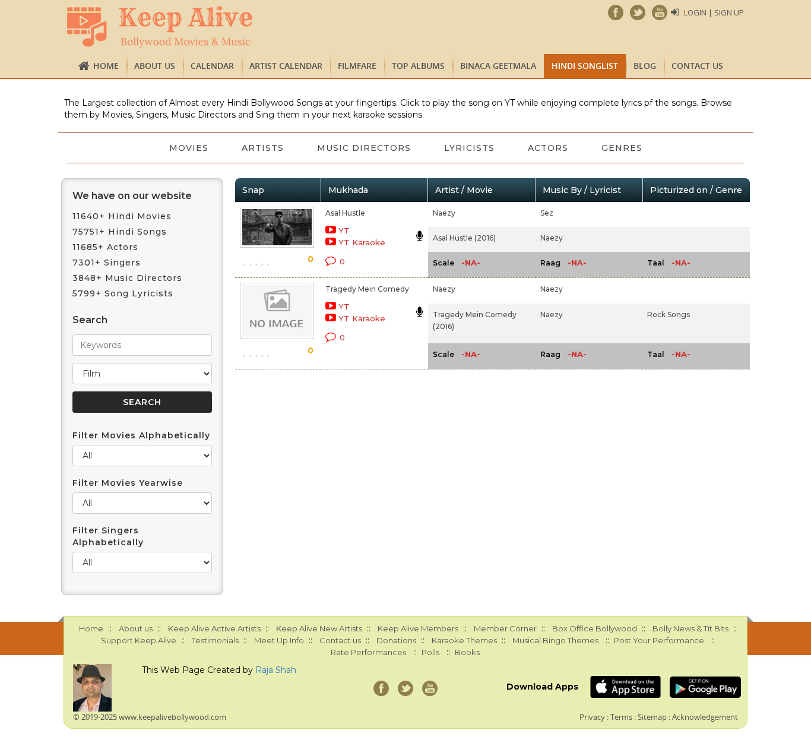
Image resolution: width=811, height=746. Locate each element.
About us (154, 65)
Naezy (444, 212)
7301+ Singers (106, 262)
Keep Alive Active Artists (214, 628)
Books (467, 652)
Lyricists (469, 148)
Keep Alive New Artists (319, 628)
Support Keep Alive (138, 640)
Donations (396, 640)
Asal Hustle (345, 212)
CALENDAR (212, 65)
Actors (548, 148)
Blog (644, 65)
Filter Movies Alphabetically (141, 435)
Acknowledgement (705, 717)
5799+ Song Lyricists (122, 293)
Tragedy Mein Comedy (367, 289)
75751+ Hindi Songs (119, 231)
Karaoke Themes (464, 640)
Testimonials (215, 640)
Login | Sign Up (714, 12)
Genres (621, 148)
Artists (263, 148)
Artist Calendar (285, 65)
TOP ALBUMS (418, 65)
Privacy (592, 717)
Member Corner (505, 628)
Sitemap (652, 717)
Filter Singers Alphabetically (108, 536)
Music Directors (364, 148)
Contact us (697, 65)
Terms (621, 717)
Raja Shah (275, 670)
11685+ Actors (105, 247)
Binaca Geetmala (498, 65)
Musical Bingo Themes (555, 640)
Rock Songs (668, 314)
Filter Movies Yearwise (127, 483)
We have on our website (132, 195)
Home (106, 65)
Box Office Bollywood (594, 628)
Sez (546, 212)
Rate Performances (368, 652)
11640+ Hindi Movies (122, 216)
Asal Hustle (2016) (464, 237)
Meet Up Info (279, 640)
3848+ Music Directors (127, 278)
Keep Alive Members (418, 628)
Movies (188, 148)
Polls (430, 652)
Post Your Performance (659, 640)
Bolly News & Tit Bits (690, 628)
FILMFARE (357, 65)
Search (89, 319)
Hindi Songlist (585, 65)
